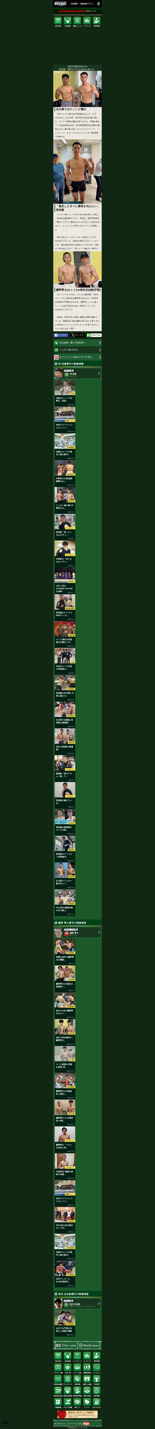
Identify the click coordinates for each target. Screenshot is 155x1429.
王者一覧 (68, 1372)
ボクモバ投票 (68, 1407)
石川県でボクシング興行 (71, 109)
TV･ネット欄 (58, 1372)
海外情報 (97, 1396)
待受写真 (77, 1384)
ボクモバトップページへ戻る (68, 1423)
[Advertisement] (77, 47)
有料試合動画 (58, 1384)
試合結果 (68, 26)
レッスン (87, 1407)
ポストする (79, 335)
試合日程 (58, 26)
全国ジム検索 (87, 1384)
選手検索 (97, 26)
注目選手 (97, 1384)
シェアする (61, 335)
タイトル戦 (77, 1372)
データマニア (68, 1384)
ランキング (87, 26)
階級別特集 (87, 1372)
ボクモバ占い (97, 1407)
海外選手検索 (77, 1396)
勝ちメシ (77, 1407)
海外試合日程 (58, 1396)
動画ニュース (77, 26)
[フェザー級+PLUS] (77, 353)
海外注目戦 (87, 1396)
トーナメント (77, 1361)
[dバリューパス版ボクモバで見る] (77, 360)
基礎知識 (58, 1407)
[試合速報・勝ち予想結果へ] (77, 345)
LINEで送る (96, 335)
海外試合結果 (68, 1396)
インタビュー (97, 1372)
